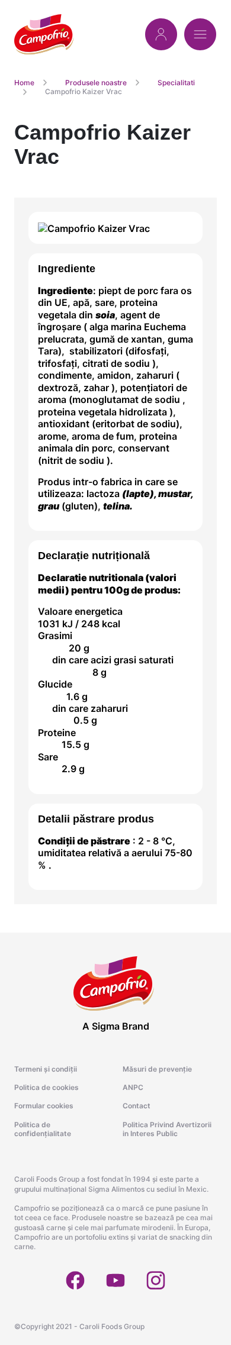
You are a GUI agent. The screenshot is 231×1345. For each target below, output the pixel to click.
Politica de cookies (46, 1087)
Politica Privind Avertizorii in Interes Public (167, 1129)
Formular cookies (43, 1105)
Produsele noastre (96, 82)
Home (24, 82)
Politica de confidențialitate (42, 1129)
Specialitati (176, 82)
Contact (136, 1105)
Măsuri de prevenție (157, 1069)
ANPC (133, 1087)
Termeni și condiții (45, 1069)
